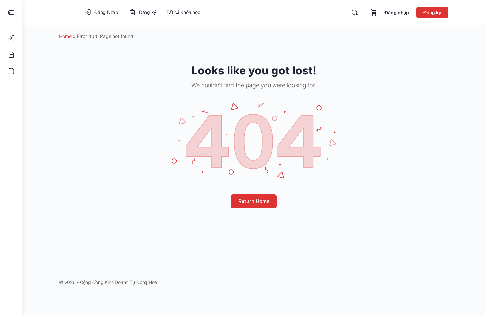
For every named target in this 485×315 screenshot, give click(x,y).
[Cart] (374, 12)
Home (65, 36)
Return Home (254, 201)
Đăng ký (432, 12)
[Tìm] (354, 12)
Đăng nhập (397, 12)
